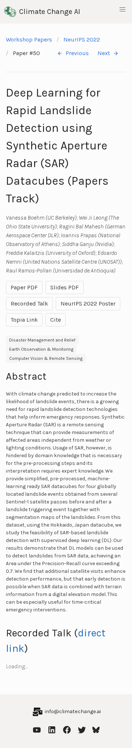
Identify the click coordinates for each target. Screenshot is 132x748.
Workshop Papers (29, 39)
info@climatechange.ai (73, 711)
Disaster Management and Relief (42, 340)
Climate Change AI (49, 11)
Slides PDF (64, 287)
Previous (77, 53)
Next (104, 53)
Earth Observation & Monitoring (41, 349)
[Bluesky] (96, 729)
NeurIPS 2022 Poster (87, 303)
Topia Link (24, 319)
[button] (122, 9)
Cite (55, 319)
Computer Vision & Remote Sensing (45, 358)
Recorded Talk (29, 303)
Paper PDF (24, 287)
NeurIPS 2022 (81, 39)
